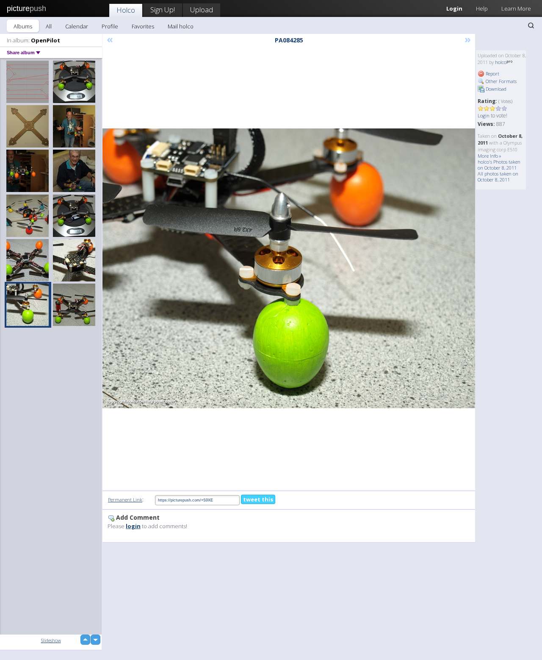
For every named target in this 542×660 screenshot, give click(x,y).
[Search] (531, 25)
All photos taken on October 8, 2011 (498, 176)
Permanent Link (125, 499)
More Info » (489, 156)
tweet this (258, 499)
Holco (125, 10)
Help (482, 8)
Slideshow (51, 640)
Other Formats (500, 81)
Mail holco (181, 26)
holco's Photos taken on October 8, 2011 (499, 165)
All (49, 26)
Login (454, 8)
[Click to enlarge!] (288, 268)
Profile (110, 26)
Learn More (516, 8)
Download (495, 89)
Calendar (76, 26)
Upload (201, 9)
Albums (23, 26)
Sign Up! (162, 9)
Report (491, 73)
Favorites (143, 26)
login (133, 526)
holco (500, 62)
